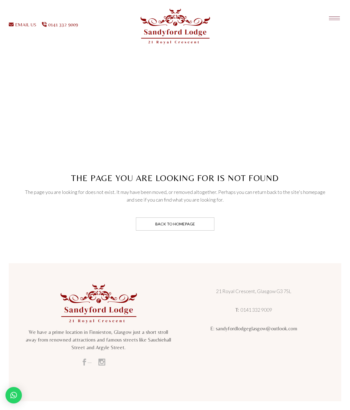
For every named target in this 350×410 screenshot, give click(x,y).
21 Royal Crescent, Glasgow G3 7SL (253, 291)
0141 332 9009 (62, 24)
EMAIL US (25, 24)
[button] (13, 395)
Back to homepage (175, 224)
